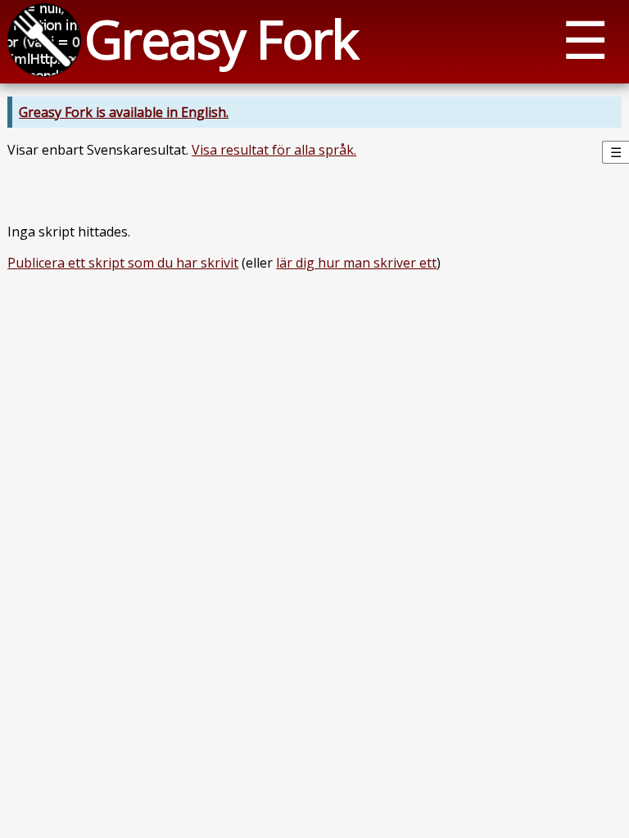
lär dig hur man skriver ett (356, 263)
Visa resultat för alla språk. (274, 150)
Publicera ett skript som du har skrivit (122, 263)
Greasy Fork (220, 38)
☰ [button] (585, 38)
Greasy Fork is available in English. (124, 112)
